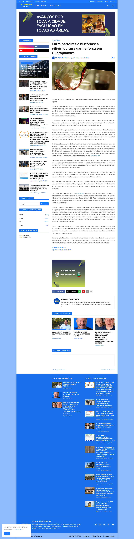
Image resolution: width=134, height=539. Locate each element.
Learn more (18, 529)
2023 (34, 215)
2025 (34, 222)
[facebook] (41, 46)
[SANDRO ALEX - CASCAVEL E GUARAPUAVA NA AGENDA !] (57, 385)
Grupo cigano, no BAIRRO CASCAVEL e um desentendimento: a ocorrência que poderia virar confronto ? (104, 505)
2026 (34, 225)
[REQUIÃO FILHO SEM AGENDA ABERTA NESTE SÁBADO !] (57, 395)
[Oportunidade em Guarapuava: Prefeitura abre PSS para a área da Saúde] (89, 465)
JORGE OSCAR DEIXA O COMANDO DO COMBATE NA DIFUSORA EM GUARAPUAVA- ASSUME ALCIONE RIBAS (38, 84)
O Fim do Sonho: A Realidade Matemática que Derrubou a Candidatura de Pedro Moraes (39, 109)
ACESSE (21, 1)
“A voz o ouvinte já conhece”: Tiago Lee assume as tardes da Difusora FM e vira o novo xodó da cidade (38, 122)
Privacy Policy (96, 536)
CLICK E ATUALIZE (41, 5)
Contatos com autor (40, 1)
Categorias (54, 5)
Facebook (100, 1)
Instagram (92, 1)
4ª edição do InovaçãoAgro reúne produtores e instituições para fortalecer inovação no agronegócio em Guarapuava (105, 491)
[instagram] (26, 46)
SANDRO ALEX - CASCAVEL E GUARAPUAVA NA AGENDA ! (61, 334)
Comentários (26, 237)
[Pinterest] (83, 291)
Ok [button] (7, 533)
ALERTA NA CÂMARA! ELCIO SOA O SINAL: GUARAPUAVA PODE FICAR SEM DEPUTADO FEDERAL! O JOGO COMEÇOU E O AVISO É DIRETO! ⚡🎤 (105, 451)
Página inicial (56, 40)
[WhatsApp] (79, 291)
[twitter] (41, 50)
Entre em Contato (109, 536)
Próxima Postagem (107, 370)
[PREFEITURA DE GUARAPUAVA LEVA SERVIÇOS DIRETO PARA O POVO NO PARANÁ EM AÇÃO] (89, 437)
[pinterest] (104, 524)
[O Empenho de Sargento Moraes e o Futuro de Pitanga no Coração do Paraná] (24, 164)
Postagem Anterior (59, 370)
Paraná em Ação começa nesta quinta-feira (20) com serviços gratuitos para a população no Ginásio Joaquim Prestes (105, 478)
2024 (34, 218)
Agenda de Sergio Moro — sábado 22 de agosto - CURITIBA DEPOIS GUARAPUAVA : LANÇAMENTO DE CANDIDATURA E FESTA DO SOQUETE (104, 337)
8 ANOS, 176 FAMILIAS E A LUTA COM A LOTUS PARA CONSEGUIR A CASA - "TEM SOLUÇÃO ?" (39, 175)
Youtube (112, 1)
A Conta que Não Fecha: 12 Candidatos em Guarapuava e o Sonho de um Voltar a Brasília (39, 97)
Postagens (25, 235)
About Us (86, 536)
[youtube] (26, 50)
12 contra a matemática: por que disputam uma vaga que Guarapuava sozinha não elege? (39, 187)
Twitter (106, 1)
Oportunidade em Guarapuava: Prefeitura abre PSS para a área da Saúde (103, 465)
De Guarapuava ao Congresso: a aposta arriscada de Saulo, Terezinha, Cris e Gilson (38, 152)
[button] (108, 6)
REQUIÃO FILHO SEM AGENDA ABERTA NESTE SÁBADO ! (82, 334)
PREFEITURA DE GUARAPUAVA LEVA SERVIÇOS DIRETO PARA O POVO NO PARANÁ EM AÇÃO (105, 437)
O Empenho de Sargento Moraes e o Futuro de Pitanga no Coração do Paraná (38, 164)
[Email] (87, 291)
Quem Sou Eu (29, 1)
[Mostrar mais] (91, 291)
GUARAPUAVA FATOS (70, 299)
